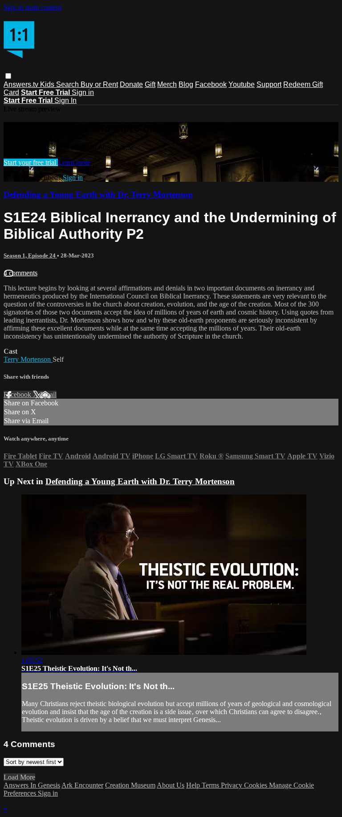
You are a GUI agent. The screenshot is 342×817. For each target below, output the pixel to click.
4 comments (20, 273)
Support (268, 84)
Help (194, 785)
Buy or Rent (99, 84)
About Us (170, 785)
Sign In (65, 100)
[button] (8, 76)
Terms (211, 785)
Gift (150, 84)
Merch (167, 84)
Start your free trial (31, 162)
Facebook (211, 84)
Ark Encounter (82, 785)
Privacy (232, 785)
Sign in (83, 92)
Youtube (241, 84)
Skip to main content (32, 7)
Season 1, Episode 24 (30, 255)
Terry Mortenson (28, 359)
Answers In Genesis (32, 785)
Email (48, 394)
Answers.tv (22, 84)
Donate (131, 84)
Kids (48, 84)
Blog (186, 84)
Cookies (256, 785)
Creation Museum (130, 785)
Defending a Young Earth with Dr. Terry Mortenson (98, 194)
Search (68, 84)
